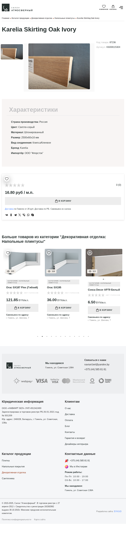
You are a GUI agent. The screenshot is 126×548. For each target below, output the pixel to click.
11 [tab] (83, 336)
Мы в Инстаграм (78, 466)
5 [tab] (56, 336)
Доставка (9, 209)
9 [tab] (74, 336)
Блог (67, 426)
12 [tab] (88, 336)
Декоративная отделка (14, 472)
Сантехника (8, 478)
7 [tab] (65, 336)
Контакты (70, 432)
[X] (20, 215)
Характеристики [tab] (33, 109)
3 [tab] (46, 336)
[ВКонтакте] (7, 215)
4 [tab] (51, 336)
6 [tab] (60, 336)
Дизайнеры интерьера (76, 444)
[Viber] (24, 215)
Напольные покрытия (13, 466)
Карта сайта (39, 519)
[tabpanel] (22, 286)
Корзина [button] (113, 9)
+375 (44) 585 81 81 (95, 369)
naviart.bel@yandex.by (96, 364)
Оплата (69, 420)
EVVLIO (117, 511)
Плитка (6, 460)
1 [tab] (37, 336)
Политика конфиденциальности (16, 519)
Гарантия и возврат (75, 438)
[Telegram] (15, 215)
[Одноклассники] (11, 215)
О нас (68, 408)
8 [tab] (69, 336)
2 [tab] (42, 336)
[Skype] (32, 215)
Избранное (103, 9)
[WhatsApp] (28, 215)
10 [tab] (79, 336)
